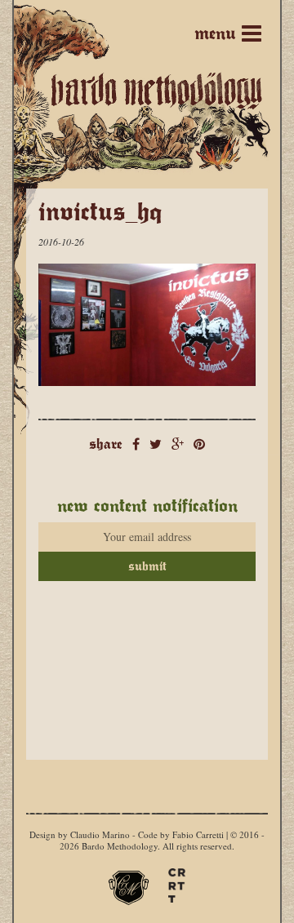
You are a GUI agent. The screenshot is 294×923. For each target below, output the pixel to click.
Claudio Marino (100, 834)
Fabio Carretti (198, 834)
